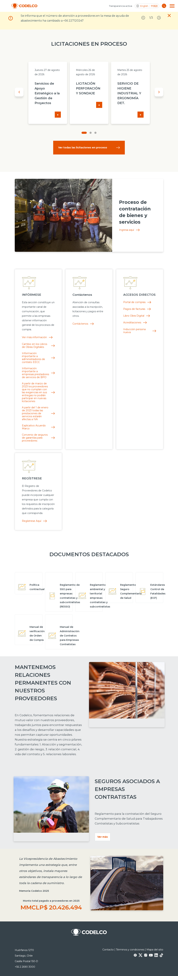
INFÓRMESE (31, 294)
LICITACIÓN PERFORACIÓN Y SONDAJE (88, 88)
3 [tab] (95, 133)
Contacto (108, 949)
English (144, 6)
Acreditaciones (132, 322)
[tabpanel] (47, 92)
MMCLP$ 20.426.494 (51, 907)
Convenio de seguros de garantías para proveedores (35, 437)
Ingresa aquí (126, 229)
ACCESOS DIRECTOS (139, 294)
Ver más (102, 836)
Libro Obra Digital (133, 315)
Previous (19, 92)
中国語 (154, 6)
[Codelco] (24, 6)
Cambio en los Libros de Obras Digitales (34, 346)
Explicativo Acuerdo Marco (34, 427)
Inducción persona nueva (134, 331)
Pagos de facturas (134, 309)
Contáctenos (82, 294)
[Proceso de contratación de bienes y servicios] (63, 215)
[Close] (169, 16)
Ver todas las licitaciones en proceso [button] (82, 147)
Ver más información (34, 337)
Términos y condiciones (130, 949)
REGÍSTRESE (32, 478)
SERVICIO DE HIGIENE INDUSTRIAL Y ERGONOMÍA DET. (129, 93)
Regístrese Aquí (31, 521)
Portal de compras (134, 302)
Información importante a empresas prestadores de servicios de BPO (35, 373)
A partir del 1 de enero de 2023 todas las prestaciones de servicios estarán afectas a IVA (35, 413)
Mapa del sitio (155, 949)
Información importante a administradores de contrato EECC (33, 358)
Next (159, 92)
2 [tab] (91, 133)
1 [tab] (84, 133)
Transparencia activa (120, 6)
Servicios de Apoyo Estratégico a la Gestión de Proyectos (47, 93)
